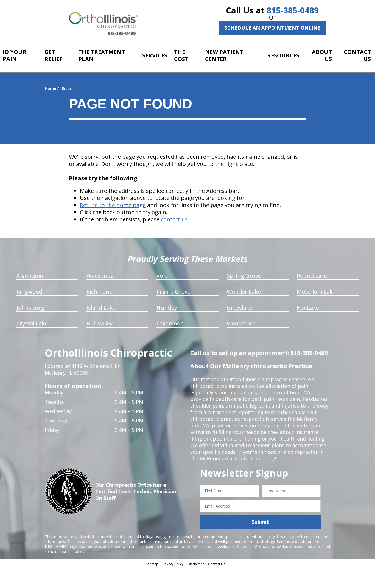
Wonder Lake (244, 291)
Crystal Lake (32, 323)
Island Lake (101, 307)
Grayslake (239, 307)
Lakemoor (169, 323)
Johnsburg (30, 307)
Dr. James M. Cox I (251, 546)
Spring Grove (244, 275)
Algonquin (29, 275)
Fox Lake (308, 307)
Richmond (99, 291)
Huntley (166, 307)
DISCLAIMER (56, 546)
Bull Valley (99, 323)
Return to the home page (113, 205)
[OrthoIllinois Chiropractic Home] (103, 23)
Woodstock (241, 323)
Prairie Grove (173, 291)
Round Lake (312, 275)
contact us (174, 219)
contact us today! (255, 458)
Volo (162, 275)
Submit (260, 522)
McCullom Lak (315, 291)
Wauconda (100, 275)
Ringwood (29, 291)
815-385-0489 (293, 10)
